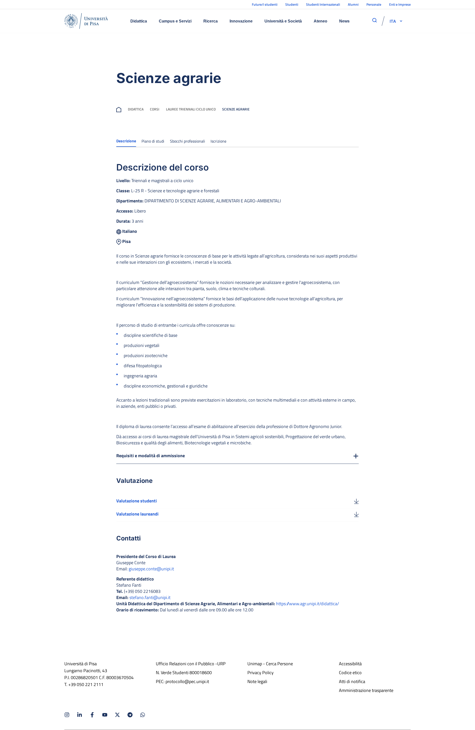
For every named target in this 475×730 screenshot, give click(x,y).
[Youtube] (104, 714)
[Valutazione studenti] (356, 501)
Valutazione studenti (136, 500)
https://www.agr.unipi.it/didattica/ (307, 603)
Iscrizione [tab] (218, 141)
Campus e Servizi (175, 21)
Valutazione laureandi (137, 514)
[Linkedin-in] (79, 714)
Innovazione (241, 21)
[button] (393, 21)
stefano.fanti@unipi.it (149, 597)
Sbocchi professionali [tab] (187, 141)
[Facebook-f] (92, 714)
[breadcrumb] (118, 109)
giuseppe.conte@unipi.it (151, 568)
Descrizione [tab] (126, 141)
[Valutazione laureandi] (356, 514)
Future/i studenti (264, 4)
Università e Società (283, 21)
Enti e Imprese (400, 4)
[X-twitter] (117, 714)
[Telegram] (130, 714)
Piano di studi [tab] (153, 141)
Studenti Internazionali (323, 4)
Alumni (353, 4)
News (344, 21)
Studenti (291, 4)
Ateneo (320, 21)
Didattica (138, 21)
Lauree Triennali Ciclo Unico (191, 109)
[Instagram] (67, 714)
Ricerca (210, 21)
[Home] (86, 21)
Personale (373, 4)
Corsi (154, 109)
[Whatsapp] (142, 714)
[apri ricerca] (374, 20)
